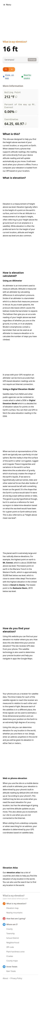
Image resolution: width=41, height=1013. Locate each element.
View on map (9, 76)
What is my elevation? (15, 42)
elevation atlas (13, 872)
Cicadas (9, 956)
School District (12, 938)
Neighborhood (12, 942)
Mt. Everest (8, 562)
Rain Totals (11, 971)
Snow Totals (11, 966)
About (5, 978)
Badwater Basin (20, 588)
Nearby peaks (27, 76)
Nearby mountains (14, 912)
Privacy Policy (16, 978)
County (9, 929)
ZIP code (10, 947)
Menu (8, 4)
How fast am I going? (16, 918)
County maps (12, 960)
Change (32, 59)
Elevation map (12, 908)
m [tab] (11, 69)
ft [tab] (6, 69)
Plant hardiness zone (15, 951)
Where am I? (12, 924)
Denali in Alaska (17, 585)
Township (10, 933)
